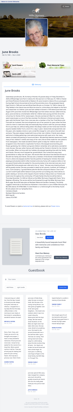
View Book (40, 237)
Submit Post (62, 287)
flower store (55, 206)
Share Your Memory (61, 257)
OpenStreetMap (38, 407)
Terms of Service (41, 404)
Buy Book (49, 237)
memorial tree (27, 206)
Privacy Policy (31, 404)
